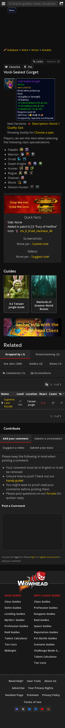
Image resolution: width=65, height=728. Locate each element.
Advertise (18, 688)
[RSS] (48, 709)
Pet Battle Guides (45, 638)
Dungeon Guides (44, 614)
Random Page (14, 695)
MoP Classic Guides (47, 595)
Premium (33, 695)
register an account (48, 557)
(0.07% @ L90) (40, 103)
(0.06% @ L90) (37, 106)
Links (39, 61)
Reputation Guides (46, 632)
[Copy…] (46, 384)
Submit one (40, 244)
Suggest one (40, 257)
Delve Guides (13, 607)
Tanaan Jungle (31, 403)
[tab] (15, 354)
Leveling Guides (15, 614)
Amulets (46, 50)
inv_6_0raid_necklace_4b (36, 231)
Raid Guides (12, 632)
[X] (23, 709)
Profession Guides (16, 626)
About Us (50, 681)
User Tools (34, 681)
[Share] (61, 3)
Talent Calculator (16, 638)
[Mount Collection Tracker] (32, 327)
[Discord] (17, 709)
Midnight (10, 650)
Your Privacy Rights (40, 688)
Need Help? (16, 681)
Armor (35, 50)
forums (52, 493)
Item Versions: (17, 124)
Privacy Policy (51, 695)
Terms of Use (32, 702)
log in (33, 557)
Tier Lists (11, 644)
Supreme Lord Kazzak (9, 403)
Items (25, 50)
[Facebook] (35, 709)
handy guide (14, 481)
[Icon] (9, 84)
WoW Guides (13, 595)
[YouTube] (42, 709)
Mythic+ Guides (15, 620)
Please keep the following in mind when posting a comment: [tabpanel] (32, 508)
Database (13, 50)
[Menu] (3, 3)
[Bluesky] (29, 709)
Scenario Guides (44, 644)
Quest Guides (42, 626)
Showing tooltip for (20, 132)
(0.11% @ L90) (35, 109)
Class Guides (13, 601)
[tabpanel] (32, 400)
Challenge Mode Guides (48, 650)
